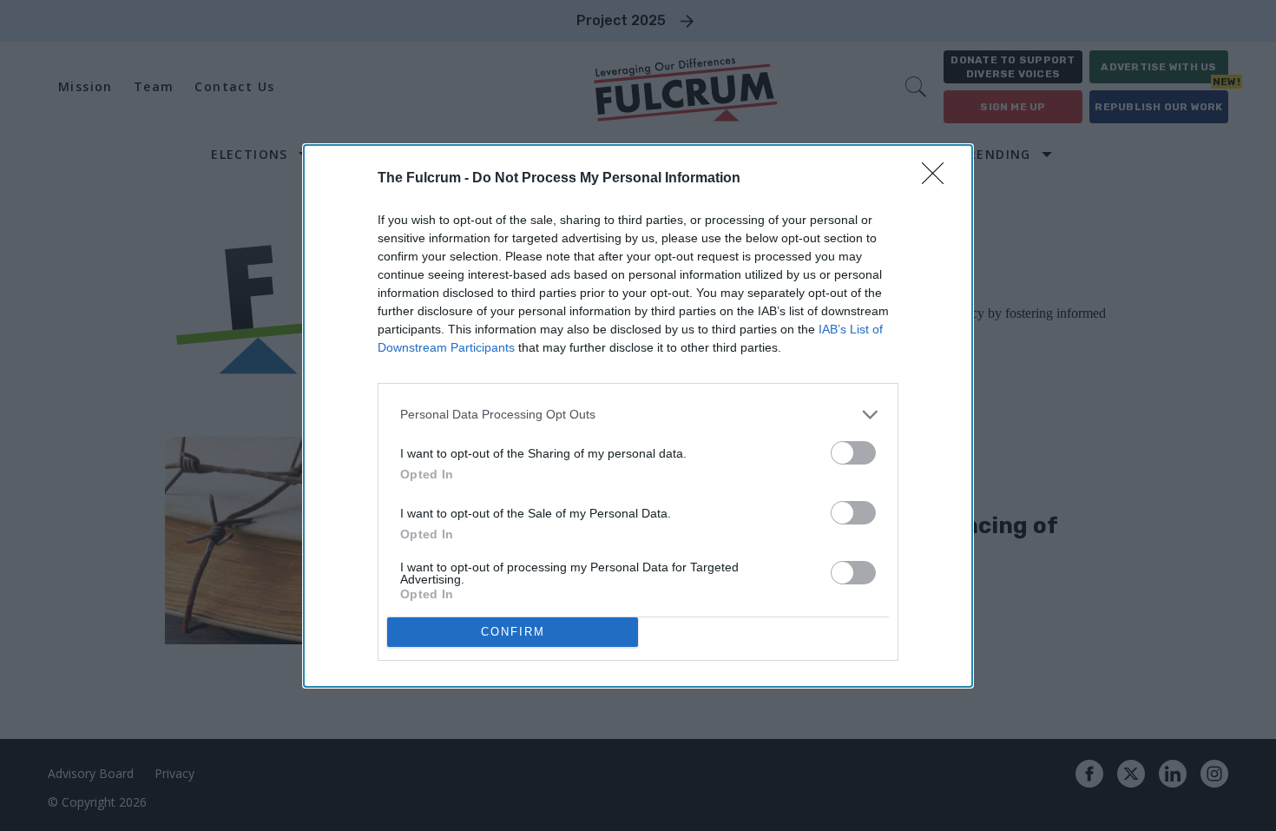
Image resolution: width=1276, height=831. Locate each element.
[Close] (938, 178)
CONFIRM (513, 631)
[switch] (853, 453)
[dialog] (638, 416)
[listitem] (638, 415)
